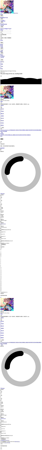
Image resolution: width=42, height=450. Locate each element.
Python (8, 130)
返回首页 (3, 148)
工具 (26, 130)
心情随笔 (14, 135)
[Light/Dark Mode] (1, 36)
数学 (32, 130)
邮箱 (6, 131)
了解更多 (2, 105)
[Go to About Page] (21, 91)
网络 (40, 130)
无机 (34, 130)
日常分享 (18, 135)
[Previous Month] (1, 245)
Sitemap (18, 441)
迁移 (4, 131)
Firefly (9, 442)
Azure (1, 130)
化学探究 (6, 135)
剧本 (17, 130)
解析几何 (2, 131)
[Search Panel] (1, 32)
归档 (2, 133)
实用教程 (23, 130)
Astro (6, 442)
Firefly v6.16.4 (3, 223)
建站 (27, 130)
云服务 (14, 130)
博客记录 (10, 135)
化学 (19, 130)
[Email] (0, 75)
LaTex (5, 130)
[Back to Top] (1, 449)
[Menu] (1, 39)
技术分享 (2, 135)
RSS (15, 441)
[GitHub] (0, 101)
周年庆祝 (21, 135)
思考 (30, 130)
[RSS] (1, 75)
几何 (16, 130)
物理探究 (29, 135)
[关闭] (1, 106)
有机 (35, 130)
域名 (21, 130)
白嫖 (39, 130)
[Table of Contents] (1, 443)
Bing (3, 130)
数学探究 (25, 135)
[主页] (0, 133)
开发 (29, 130)
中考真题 (11, 130)
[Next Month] (1, 248)
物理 (37, 130)
